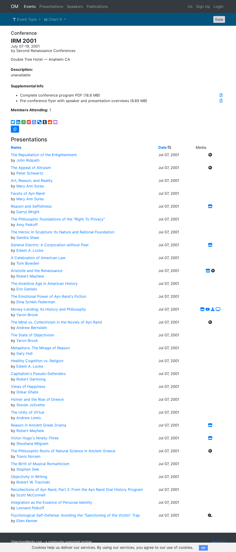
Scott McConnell (30, 495)
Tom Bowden (27, 263)
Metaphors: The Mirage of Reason (40, 348)
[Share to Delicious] (39, 122)
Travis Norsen (28, 456)
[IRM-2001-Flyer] (221, 100)
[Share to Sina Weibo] (29, 122)
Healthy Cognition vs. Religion (37, 360)
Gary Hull (24, 353)
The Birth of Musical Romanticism (40, 463)
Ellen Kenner (27, 520)
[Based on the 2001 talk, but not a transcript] (213, 309)
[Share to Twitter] (13, 122)
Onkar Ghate (27, 392)
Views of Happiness (28, 386)
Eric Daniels (26, 289)
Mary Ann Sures (30, 186)
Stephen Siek (27, 469)
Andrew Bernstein (31, 327)
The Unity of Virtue (27, 412)
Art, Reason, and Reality (32, 180)
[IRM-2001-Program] (221, 95)
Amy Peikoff (27, 224)
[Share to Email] (55, 122)
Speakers (75, 6)
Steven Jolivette (30, 405)
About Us (218, 541)
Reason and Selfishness (31, 206)
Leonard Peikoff (30, 508)
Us (190, 6)
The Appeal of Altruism (31, 167)
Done (219, 19)
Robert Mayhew (30, 276)
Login (218, 6)
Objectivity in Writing (29, 476)
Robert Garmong (31, 379)
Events (30, 6)
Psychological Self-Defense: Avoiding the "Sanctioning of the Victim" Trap (75, 515)
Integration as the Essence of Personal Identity (51, 502)
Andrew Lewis (28, 417)
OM (14, 6)
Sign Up (203, 6)
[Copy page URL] (15, 129)
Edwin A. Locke (29, 250)
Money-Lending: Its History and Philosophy (48, 309)
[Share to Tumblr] (45, 122)
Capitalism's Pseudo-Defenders (38, 373)
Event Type (27, 19)
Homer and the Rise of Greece (37, 399)
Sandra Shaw (27, 237)
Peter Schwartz (29, 173)
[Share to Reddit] (50, 122)
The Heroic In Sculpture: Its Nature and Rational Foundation (62, 232)
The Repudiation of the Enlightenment (44, 154)
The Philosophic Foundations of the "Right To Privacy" (58, 219)
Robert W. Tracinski (33, 482)
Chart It (55, 19)
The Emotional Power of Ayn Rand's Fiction (48, 296)
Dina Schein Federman (35, 302)
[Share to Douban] (23, 122)
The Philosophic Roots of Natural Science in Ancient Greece (63, 451)
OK (203, 547)
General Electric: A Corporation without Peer (50, 245)
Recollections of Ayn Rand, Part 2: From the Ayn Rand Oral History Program (77, 489)
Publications (97, 6)
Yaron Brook (27, 314)
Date (162, 147)
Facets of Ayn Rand (28, 193)
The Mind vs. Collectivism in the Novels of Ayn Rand (56, 322)
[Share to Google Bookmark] (34, 122)
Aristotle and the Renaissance (36, 270)
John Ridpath (27, 160)
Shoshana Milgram (32, 443)
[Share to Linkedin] (18, 122)
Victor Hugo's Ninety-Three (35, 438)
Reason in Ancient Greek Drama (38, 425)
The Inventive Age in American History (44, 283)
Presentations (51, 6)
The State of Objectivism (32, 335)
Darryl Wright (27, 211)
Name (16, 147)
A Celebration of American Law (38, 257)
